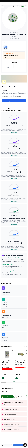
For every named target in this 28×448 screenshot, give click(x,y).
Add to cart (20, 445)
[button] (3, 378)
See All (25, 346)
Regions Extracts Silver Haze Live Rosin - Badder (20, 361)
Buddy (16, 437)
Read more (14, 132)
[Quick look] (12, 351)
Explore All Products (13, 101)
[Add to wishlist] (12, 353)
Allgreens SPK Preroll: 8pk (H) (6, 361)
